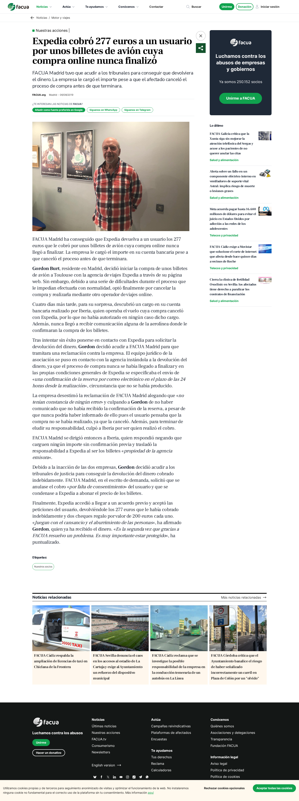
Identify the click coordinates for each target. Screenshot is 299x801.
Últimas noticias (104, 726)
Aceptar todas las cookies (274, 788)
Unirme (227, 6)
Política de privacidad (227, 770)
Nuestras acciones (106, 733)
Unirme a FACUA (240, 98)
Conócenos (126, 6)
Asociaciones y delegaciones (233, 733)
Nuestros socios (43, 566)
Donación (244, 6)
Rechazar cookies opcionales (224, 788)
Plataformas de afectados (171, 733)
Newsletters (101, 752)
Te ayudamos (94, 6)
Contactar (156, 6)
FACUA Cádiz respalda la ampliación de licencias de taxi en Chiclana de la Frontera (60, 661)
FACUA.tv (99, 739)
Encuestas (159, 739)
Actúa (66, 6)
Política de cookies (225, 777)
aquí (151, 792)
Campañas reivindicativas (171, 726)
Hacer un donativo (48, 752)
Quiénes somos (222, 726)
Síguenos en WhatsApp (103, 109)
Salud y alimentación (224, 160)
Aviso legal (219, 763)
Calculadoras (161, 770)
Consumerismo (103, 746)
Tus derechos (161, 757)
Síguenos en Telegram (137, 109)
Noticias (42, 6)
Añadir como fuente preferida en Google (59, 109)
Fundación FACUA (224, 746)
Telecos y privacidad (224, 235)
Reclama (157, 763)
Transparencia (221, 739)
